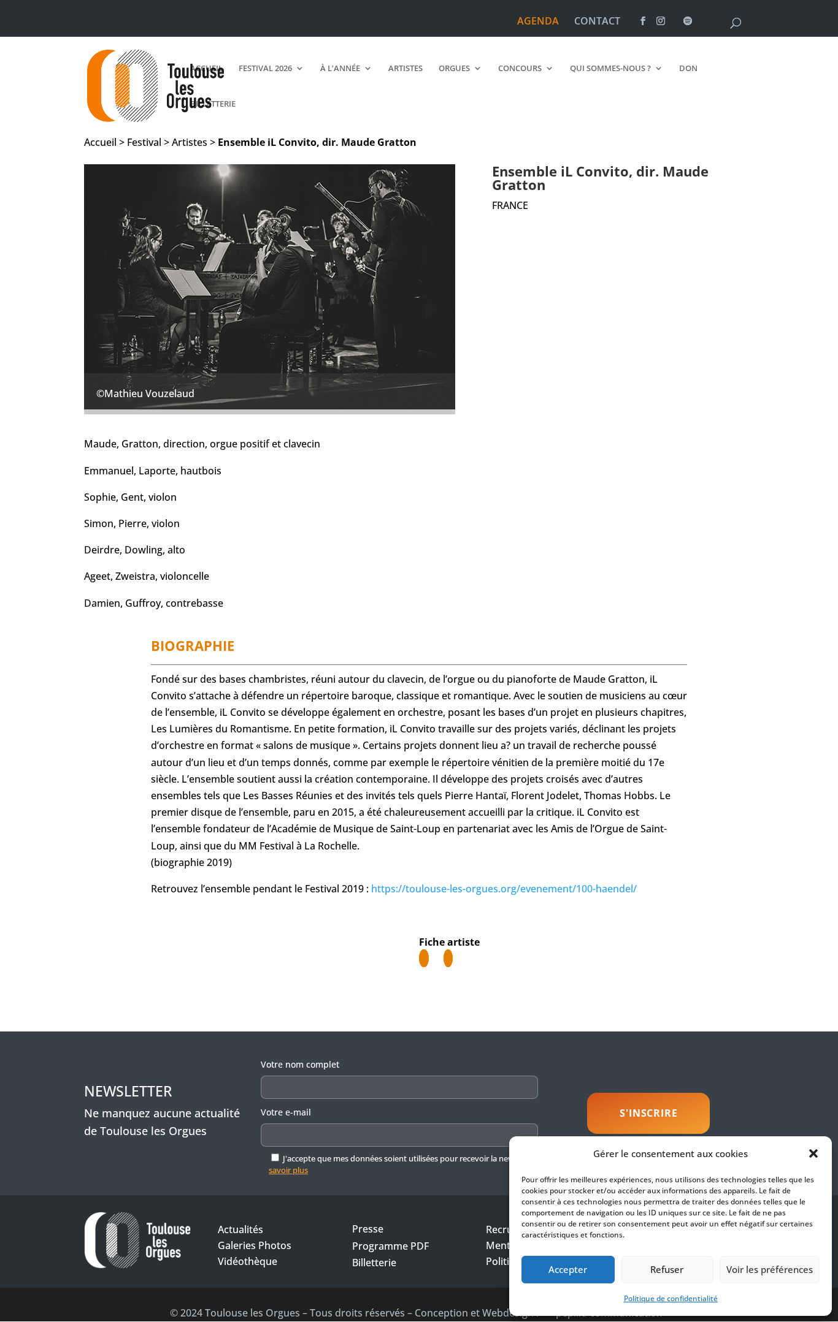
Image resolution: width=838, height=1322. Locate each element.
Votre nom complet (300, 1064)
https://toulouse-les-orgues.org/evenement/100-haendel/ (504, 888)
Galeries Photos (254, 1245)
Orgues (454, 69)
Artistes (405, 69)
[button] (813, 1153)
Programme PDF (390, 1246)
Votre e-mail (286, 1112)
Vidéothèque (247, 1261)
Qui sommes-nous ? (610, 69)
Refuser (666, 1269)
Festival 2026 (265, 69)
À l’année (340, 69)
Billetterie (213, 104)
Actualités (240, 1229)
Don (688, 69)
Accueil (206, 69)
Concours (520, 69)
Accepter (567, 1269)
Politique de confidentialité (671, 1298)
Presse (367, 1229)
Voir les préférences (769, 1269)
